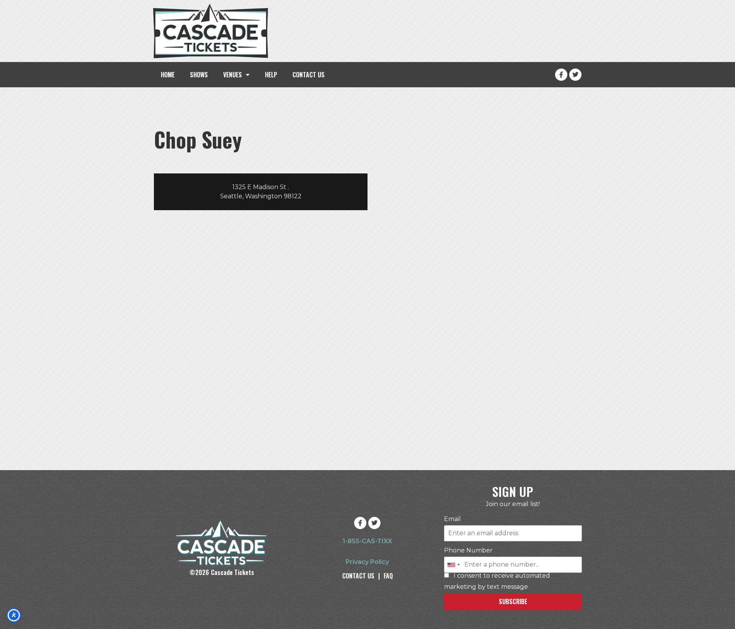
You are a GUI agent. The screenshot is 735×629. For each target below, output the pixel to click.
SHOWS (199, 74)
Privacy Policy (367, 561)
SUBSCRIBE (513, 601)
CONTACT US (308, 74)
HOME (168, 74)
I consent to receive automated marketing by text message (497, 581)
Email (452, 519)
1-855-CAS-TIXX (367, 541)
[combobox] (453, 564)
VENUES (232, 74)
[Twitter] (575, 75)
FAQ (388, 575)
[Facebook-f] (561, 75)
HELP (271, 74)
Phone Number (468, 550)
